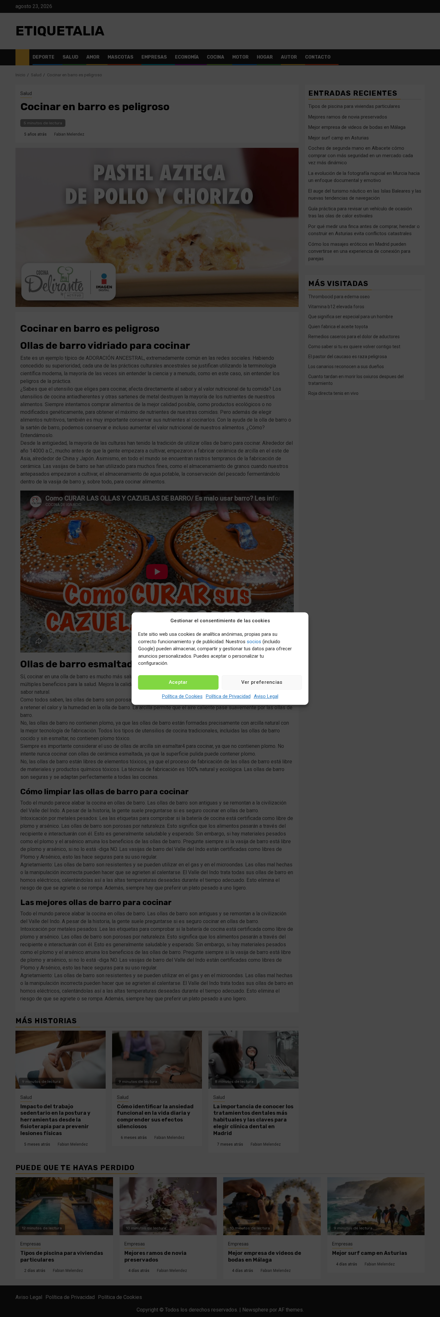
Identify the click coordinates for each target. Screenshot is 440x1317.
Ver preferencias (261, 682)
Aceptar (178, 682)
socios (254, 641)
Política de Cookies (182, 696)
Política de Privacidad (228, 696)
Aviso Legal (266, 696)
